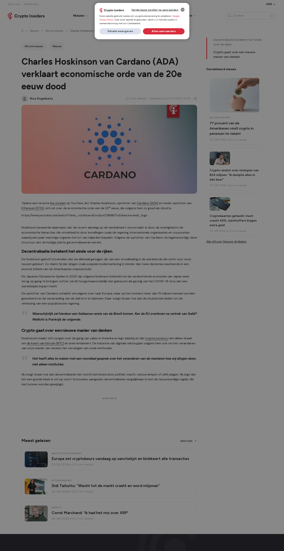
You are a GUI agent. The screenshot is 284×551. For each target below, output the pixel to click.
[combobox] (183, 10)
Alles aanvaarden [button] (164, 31)
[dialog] (142, 21)
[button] (120, 31)
